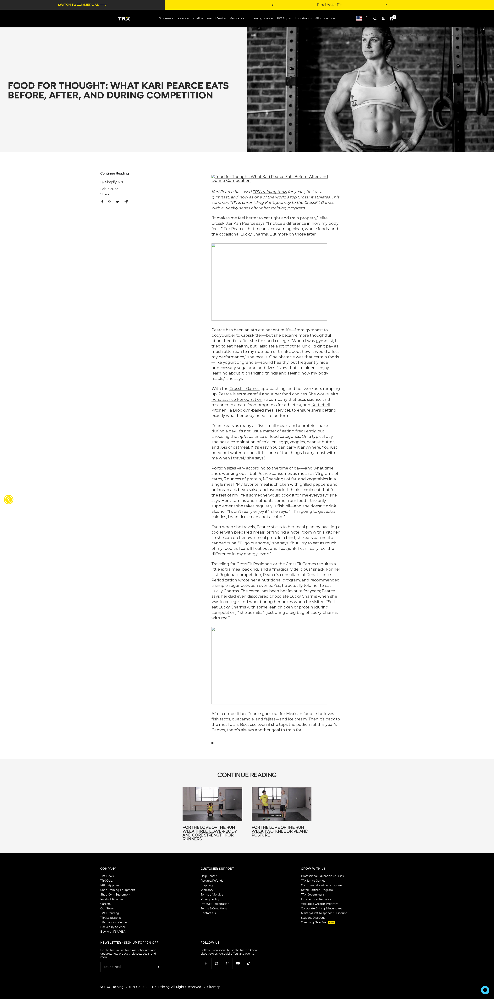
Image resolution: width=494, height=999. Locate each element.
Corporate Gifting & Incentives (321, 908)
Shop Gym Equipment (115, 894)
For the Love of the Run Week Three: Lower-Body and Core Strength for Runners (210, 833)
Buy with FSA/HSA (112, 931)
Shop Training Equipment (117, 890)
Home (349, 34)
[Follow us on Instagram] (216, 963)
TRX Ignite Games (313, 880)
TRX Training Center (113, 922)
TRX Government (312, 894)
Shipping (207, 885)
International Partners (316, 899)
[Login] (383, 18)
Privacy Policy (210, 899)
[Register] (157, 967)
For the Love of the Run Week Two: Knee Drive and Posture (280, 831)
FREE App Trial (110, 885)
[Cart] (392, 18)
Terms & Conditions (214, 908)
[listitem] (102, 201)
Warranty (207, 890)
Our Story (107, 908)
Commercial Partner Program (321, 885)
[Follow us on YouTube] (238, 963)
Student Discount (313, 917)
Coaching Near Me (317, 922)
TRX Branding (109, 913)
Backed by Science (113, 927)
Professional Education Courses (322, 876)
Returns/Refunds (212, 880)
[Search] (375, 18)
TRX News (107, 876)
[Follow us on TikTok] (248, 963)
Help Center (209, 876)
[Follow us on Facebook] (206, 963)
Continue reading (114, 173)
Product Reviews (111, 899)
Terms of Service (212, 894)
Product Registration (215, 904)
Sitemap (213, 987)
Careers (105, 904)
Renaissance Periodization (236, 399)
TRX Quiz (106, 880)
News (362, 34)
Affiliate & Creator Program (319, 904)
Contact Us (208, 913)
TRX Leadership (110, 917)
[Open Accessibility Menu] (9, 499)
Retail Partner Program (317, 890)
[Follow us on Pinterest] (227, 963)
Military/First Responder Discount (324, 913)
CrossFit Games (244, 388)
